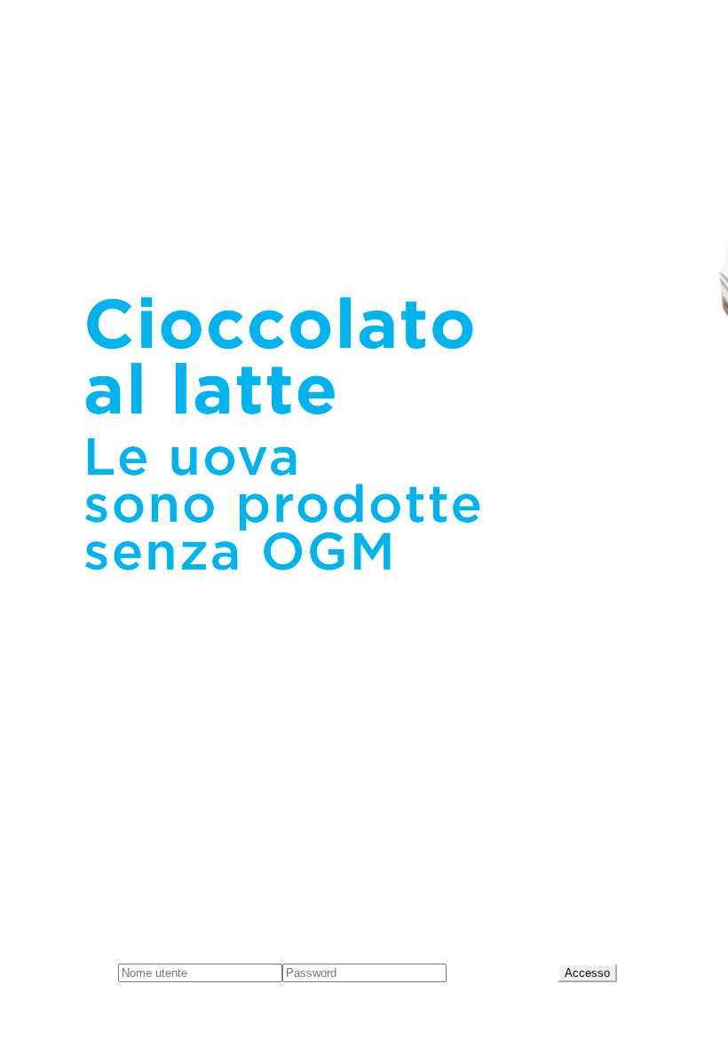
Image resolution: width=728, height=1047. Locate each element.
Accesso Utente (62, 972)
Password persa (502, 972)
